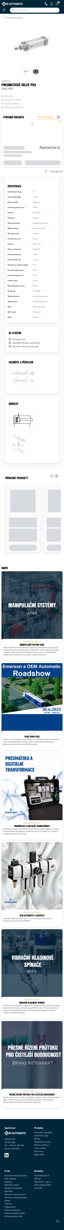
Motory (37, 1139)
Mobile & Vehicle (41, 1145)
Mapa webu (39, 1154)
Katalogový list (18, 339)
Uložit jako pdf (56, 171)
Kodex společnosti (12, 1210)
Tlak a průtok (40, 1148)
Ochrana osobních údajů (14, 1213)
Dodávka (8, 1182)
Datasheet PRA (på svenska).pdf (26, 343)
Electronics (39, 1151)
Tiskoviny (8, 1204)
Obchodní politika (11, 1185)
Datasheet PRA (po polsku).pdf (25, 346)
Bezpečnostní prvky (42, 1142)
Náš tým (37, 1178)
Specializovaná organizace (15, 1175)
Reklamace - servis (42, 1182)
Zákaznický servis (41, 1175)
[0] (56, 3)
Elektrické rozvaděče (43, 1132)
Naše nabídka (10, 1178)
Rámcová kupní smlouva (14, 1194)
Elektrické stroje (41, 1135)
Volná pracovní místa (13, 1216)
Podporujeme (10, 1207)
